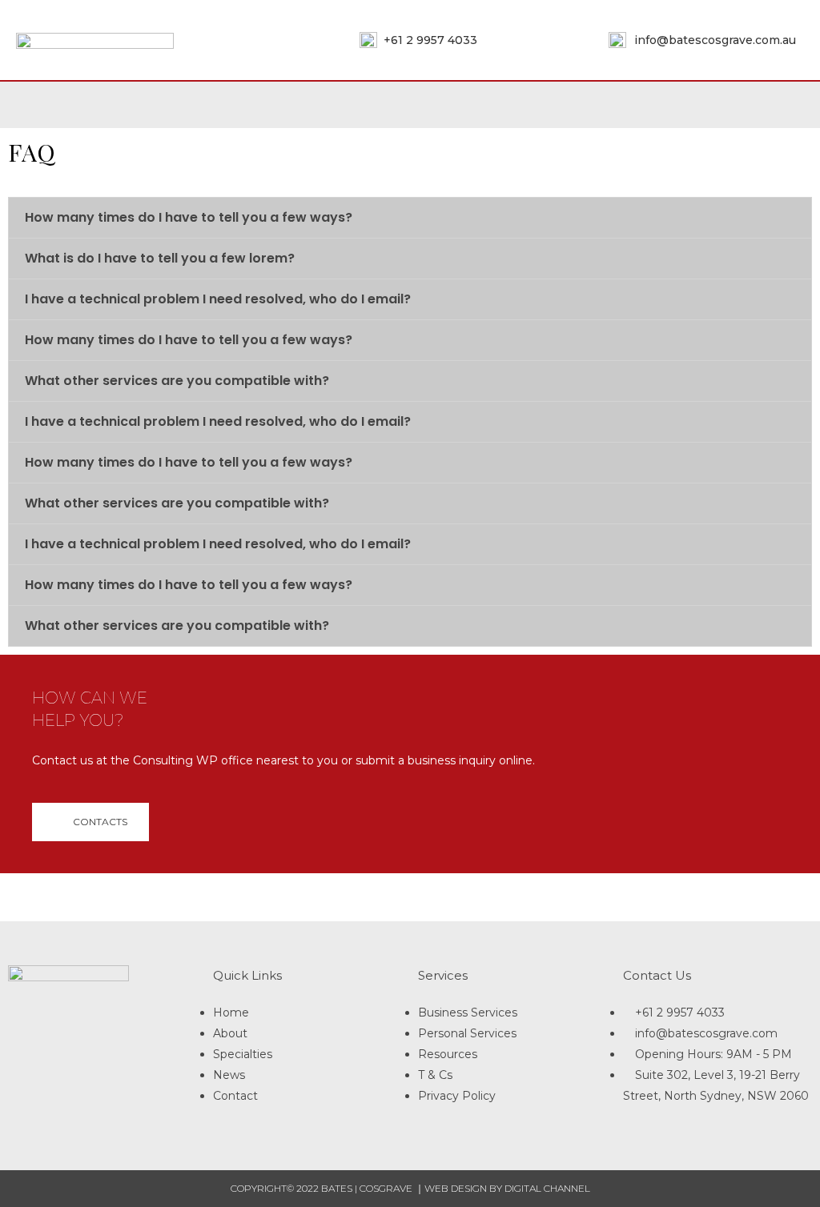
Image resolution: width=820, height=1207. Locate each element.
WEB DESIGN (455, 1188)
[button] (90, 822)
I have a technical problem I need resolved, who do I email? (218, 299)
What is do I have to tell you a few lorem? (160, 258)
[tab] (410, 218)
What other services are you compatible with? (177, 380)
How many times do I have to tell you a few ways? (188, 217)
